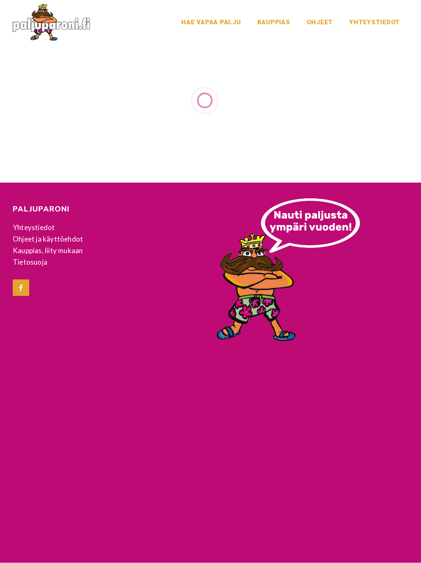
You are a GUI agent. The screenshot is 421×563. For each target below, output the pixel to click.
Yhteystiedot (374, 22)
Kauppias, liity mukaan (48, 250)
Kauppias (273, 22)
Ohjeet (320, 22)
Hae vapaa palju (211, 22)
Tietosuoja (30, 262)
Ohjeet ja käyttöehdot (48, 239)
